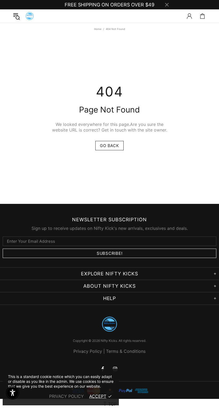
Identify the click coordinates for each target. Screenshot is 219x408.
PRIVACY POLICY (66, 396)
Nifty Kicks (29, 16)
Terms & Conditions (126, 351)
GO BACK (109, 145)
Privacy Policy (87, 351)
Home (97, 29)
